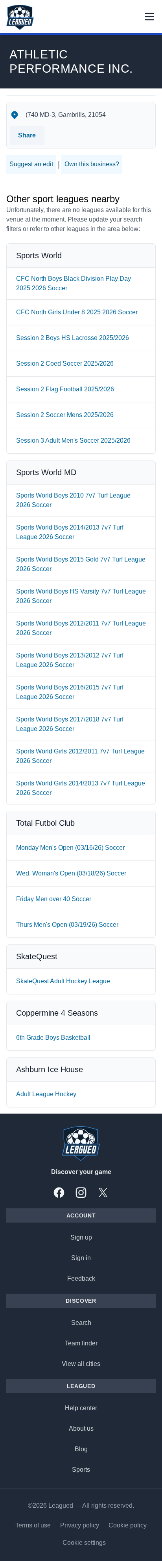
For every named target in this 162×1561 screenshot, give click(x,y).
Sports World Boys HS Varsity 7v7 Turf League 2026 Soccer (81, 596)
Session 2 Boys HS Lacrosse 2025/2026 (72, 337)
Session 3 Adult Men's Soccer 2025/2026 (73, 440)
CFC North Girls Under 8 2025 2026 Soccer (77, 312)
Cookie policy (128, 1525)
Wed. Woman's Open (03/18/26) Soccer (71, 873)
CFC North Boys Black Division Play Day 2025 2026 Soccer (73, 283)
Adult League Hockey (46, 1094)
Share (27, 135)
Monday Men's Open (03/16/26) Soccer (70, 847)
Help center (81, 1408)
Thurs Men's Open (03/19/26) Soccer (67, 924)
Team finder (81, 1343)
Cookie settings (84, 1542)
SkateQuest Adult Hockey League (63, 981)
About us (81, 1428)
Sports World (39, 255)
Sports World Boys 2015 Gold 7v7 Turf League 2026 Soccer (80, 564)
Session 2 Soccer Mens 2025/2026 (65, 414)
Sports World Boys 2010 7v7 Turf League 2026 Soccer (73, 500)
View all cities (81, 1363)
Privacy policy (79, 1525)
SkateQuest (36, 956)
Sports (81, 1469)
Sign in (81, 1258)
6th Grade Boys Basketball (53, 1037)
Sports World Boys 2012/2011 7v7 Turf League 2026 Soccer (81, 628)
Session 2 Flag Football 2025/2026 (65, 389)
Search (81, 1322)
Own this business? (91, 164)
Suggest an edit (31, 164)
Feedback (81, 1278)
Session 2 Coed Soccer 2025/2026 (65, 363)
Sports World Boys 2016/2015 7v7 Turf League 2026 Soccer (69, 692)
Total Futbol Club (45, 823)
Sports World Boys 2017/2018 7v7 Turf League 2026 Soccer (69, 724)
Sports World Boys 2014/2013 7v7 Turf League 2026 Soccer (69, 532)
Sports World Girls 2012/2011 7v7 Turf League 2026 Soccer (80, 756)
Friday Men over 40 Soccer (53, 899)
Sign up (81, 1237)
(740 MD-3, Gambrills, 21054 (66, 114)
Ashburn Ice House (49, 1069)
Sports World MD (46, 472)
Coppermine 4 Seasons (57, 1013)
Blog (81, 1449)
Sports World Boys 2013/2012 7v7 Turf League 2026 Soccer (69, 660)
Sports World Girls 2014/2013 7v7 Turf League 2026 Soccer (80, 788)
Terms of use (33, 1525)
